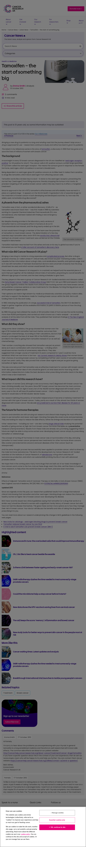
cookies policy (25, 834)
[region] (43, 827)
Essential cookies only (57, 820)
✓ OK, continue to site (57, 827)
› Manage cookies (57, 813)
